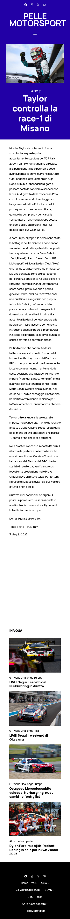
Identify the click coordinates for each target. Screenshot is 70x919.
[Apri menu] (35, 34)
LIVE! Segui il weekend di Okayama (28, 737)
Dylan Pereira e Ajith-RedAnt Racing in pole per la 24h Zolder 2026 (33, 850)
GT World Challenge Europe (25, 677)
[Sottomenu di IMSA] (48, 883)
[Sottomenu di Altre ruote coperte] (47, 904)
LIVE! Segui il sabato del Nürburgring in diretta (27, 684)
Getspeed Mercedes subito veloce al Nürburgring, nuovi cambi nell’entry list (31, 792)
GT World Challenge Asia (24, 730)
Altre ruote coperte (21, 841)
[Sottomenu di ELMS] (53, 890)
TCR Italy (34, 91)
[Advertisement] (35, 587)
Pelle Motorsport (37, 19)
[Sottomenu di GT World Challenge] (41, 890)
